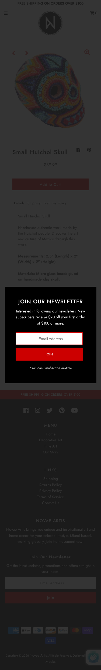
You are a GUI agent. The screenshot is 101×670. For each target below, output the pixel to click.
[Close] (90, 292)
